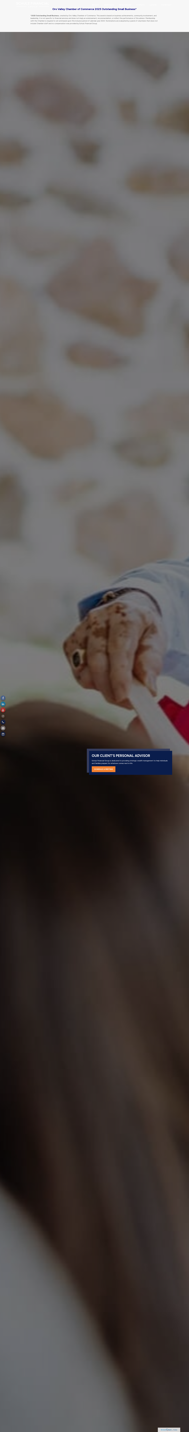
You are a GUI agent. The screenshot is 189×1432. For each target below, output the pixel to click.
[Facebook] (3, 697)
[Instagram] (3, 716)
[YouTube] (3, 710)
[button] (95, 5)
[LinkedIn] (3, 703)
